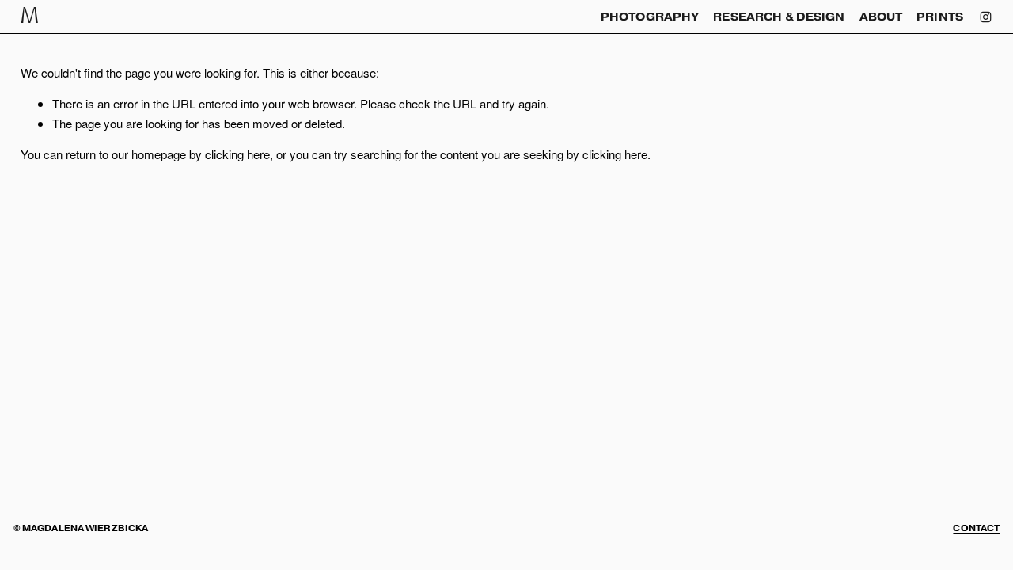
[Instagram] (985, 17)
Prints (939, 17)
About (881, 17)
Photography (650, 17)
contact (976, 529)
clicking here (237, 154)
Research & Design (778, 17)
